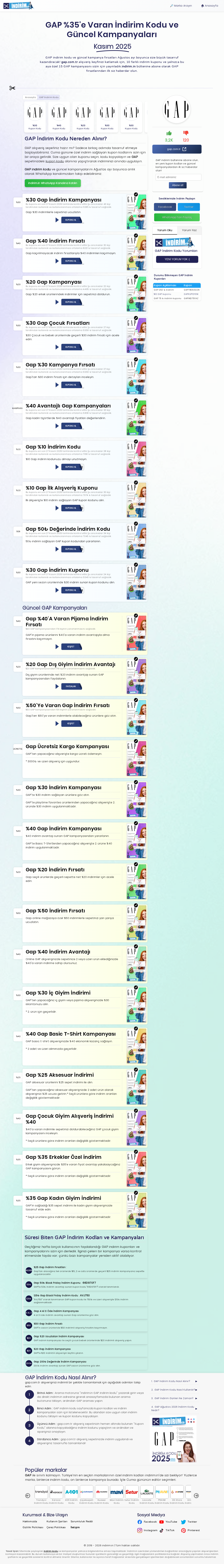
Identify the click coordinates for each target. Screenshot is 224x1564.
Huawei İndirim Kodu (101, 1501)
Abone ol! (177, 185)
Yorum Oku (164, 230)
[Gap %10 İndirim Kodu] (136, 475)
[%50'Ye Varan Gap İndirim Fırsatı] (136, 734)
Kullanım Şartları (57, 1521)
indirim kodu (51, 1551)
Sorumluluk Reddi (82, 1521)
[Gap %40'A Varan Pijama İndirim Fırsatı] (136, 650)
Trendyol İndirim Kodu (41, 1501)
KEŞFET (70, 646)
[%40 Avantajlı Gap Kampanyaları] (136, 434)
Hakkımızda (30, 1521)
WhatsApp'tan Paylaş (177, 217)
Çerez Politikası (56, 1527)
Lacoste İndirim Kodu (147, 1501)
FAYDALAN (71, 686)
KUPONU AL (70, 219)
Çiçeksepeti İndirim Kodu (86, 1501)
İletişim (75, 1527)
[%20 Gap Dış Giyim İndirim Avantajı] (136, 693)
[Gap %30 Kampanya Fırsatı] (136, 393)
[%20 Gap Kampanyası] (136, 311)
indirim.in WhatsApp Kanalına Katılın (52, 183)
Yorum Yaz (189, 230)
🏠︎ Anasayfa (209, 6)
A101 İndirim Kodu (71, 1501)
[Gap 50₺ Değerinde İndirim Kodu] (136, 558)
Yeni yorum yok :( (177, 259)
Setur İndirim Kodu (131, 1501)
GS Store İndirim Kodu (177, 1501)
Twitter (189, 207)
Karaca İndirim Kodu (56, 1501)
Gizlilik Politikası (33, 1527)
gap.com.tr (173, 149)
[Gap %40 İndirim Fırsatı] (136, 270)
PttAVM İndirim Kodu (162, 1501)
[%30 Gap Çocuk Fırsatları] (136, 352)
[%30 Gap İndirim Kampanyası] (136, 228)
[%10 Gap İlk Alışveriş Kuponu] (136, 517)
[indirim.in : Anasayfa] (18, 6)
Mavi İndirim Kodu (117, 1501)
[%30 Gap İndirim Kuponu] (136, 599)
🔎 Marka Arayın (181, 6)
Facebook (165, 207)
